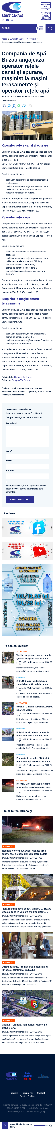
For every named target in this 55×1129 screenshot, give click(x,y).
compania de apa (25, 388)
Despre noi (28, 1093)
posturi (41, 391)
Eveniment (20, 677)
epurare (39, 388)
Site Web (10, 470)
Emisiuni (6, 28)
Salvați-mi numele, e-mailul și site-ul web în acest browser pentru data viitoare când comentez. (26, 488)
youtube (7, 20)
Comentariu (11, 423)
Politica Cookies (27, 1096)
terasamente (18, 395)
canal (13, 388)
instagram (12, 20)
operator (32, 391)
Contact (41, 1093)
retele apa (6, 395)
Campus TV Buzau (23, 377)
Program (14, 1093)
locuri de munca (9, 391)
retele (49, 391)
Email (9, 460)
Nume (9, 451)
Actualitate (21, 651)
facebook (3, 20)
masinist (22, 391)
